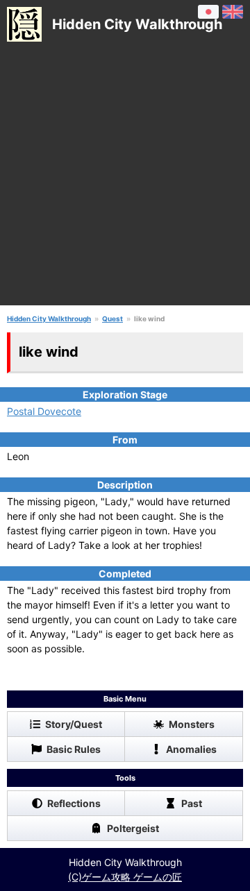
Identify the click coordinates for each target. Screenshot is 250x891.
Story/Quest (73, 724)
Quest (112, 318)
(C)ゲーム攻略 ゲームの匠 (125, 877)
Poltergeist (133, 828)
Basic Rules (74, 749)
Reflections (74, 803)
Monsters (192, 724)
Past (191, 803)
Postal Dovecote (44, 411)
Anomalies (191, 749)
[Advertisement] (125, 180)
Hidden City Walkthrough (49, 318)
